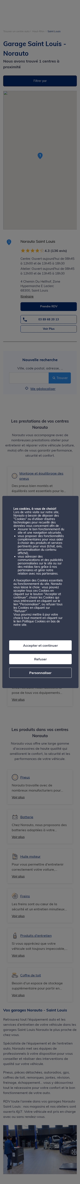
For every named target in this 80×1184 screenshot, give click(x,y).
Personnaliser (40, 673)
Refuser (40, 659)
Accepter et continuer (40, 645)
